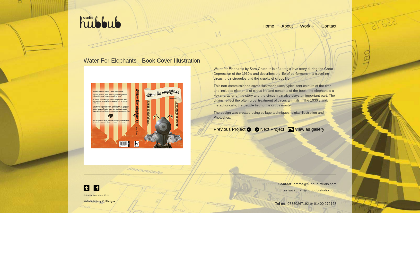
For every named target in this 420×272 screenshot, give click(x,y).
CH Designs (108, 201)
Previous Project (230, 129)
